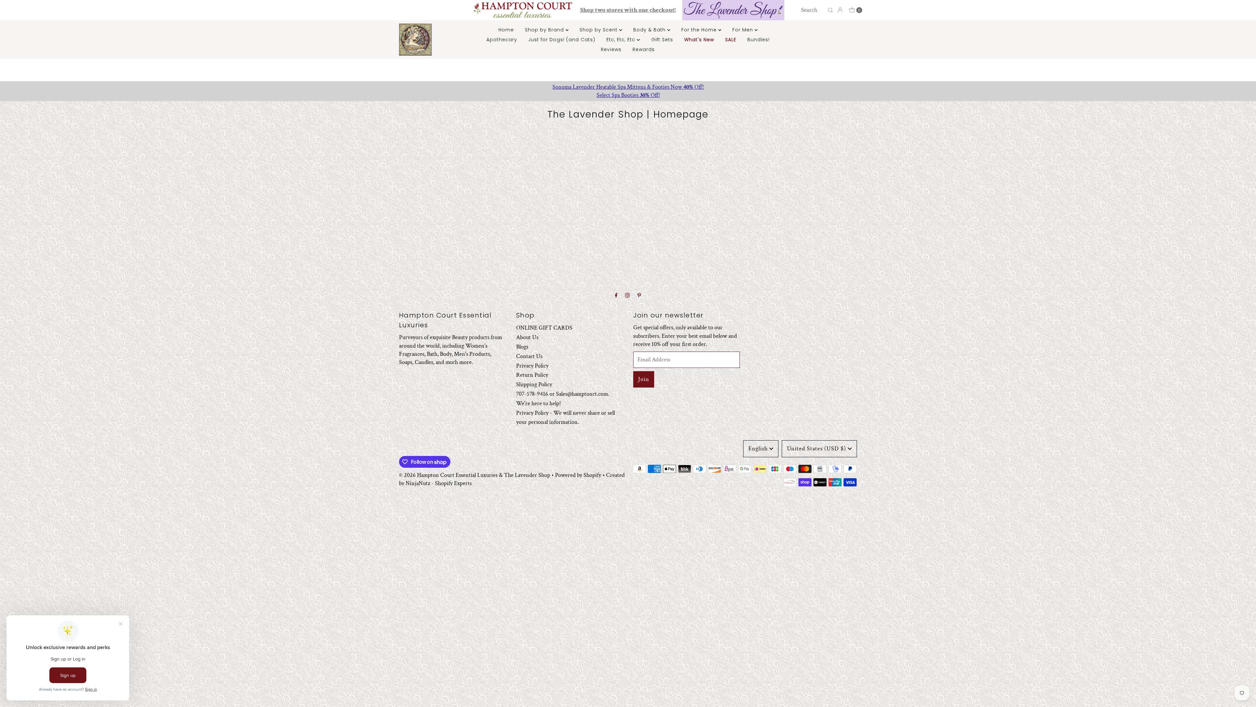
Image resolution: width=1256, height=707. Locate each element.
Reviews (611, 49)
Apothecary (501, 39)
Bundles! (758, 39)
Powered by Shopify (578, 475)
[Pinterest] (639, 295)
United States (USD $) (816, 448)
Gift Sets (662, 39)
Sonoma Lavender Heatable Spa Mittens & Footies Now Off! (628, 87)
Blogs (522, 347)
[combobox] (813, 10)
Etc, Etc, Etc (621, 39)
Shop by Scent (599, 30)
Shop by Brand (545, 30)
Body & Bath (650, 30)
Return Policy (532, 375)
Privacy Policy (532, 366)
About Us (527, 337)
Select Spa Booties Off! (628, 95)
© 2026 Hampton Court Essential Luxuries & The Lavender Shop (474, 475)
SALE (730, 39)
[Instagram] (627, 295)
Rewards (644, 49)
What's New (699, 39)
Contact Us (529, 356)
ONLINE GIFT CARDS (544, 328)
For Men (743, 30)
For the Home (699, 30)
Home (506, 30)
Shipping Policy (534, 384)
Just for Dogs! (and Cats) (561, 39)
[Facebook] (616, 295)
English (758, 448)
